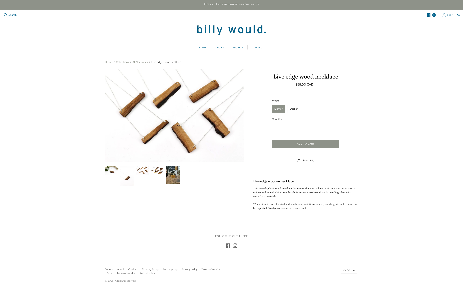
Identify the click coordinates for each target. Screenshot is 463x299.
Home (203, 47)
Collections (122, 62)
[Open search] (5, 15)
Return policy (170, 269)
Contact (258, 47)
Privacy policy (189, 269)
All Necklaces (140, 62)
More (237, 47)
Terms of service (210, 269)
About (120, 269)
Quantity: (277, 119)
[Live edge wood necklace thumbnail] (158, 170)
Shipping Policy (150, 269)
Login (450, 14)
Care (109, 273)
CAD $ (347, 270)
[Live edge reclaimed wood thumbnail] (111, 170)
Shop (218, 47)
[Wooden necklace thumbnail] (142, 170)
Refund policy (147, 273)
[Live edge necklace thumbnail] (127, 176)
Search (13, 14)
